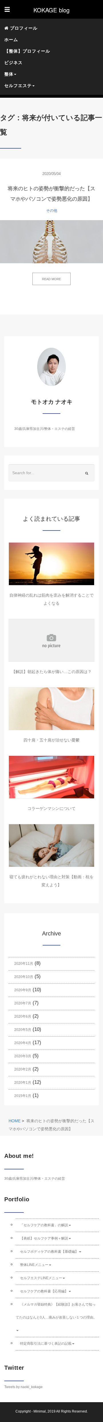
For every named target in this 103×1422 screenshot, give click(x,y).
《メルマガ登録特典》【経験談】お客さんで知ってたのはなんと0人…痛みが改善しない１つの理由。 (56, 1310)
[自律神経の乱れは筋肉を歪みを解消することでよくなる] (51, 563)
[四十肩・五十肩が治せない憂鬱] (51, 708)
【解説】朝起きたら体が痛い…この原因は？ (51, 671)
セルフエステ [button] (18, 85)
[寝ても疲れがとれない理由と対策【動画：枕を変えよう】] (51, 845)
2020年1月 (22, 1083)
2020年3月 (22, 1056)
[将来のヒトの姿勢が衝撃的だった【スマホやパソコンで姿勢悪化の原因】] (51, 241)
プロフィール (23, 28)
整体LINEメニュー (34, 1265)
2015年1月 (22, 1096)
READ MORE (51, 279)
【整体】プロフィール (27, 51)
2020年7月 (22, 1003)
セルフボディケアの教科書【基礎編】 (49, 1252)
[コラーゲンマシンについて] (51, 777)
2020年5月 (22, 1030)
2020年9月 (22, 990)
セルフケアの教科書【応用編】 (44, 1291)
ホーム (11, 39)
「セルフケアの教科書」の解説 (44, 1225)
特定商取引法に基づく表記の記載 (46, 1344)
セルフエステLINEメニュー (41, 1278)
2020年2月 (22, 1069)
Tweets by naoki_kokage (23, 1387)
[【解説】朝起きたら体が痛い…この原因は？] (51, 640)
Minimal (39, 1411)
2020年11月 (23, 964)
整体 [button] (8, 74)
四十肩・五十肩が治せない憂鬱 (51, 740)
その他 (51, 210)
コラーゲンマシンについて (51, 808)
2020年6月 (22, 1016)
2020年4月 (22, 1043)
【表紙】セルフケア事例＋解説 (44, 1238)
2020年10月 (23, 977)
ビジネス (13, 62)
